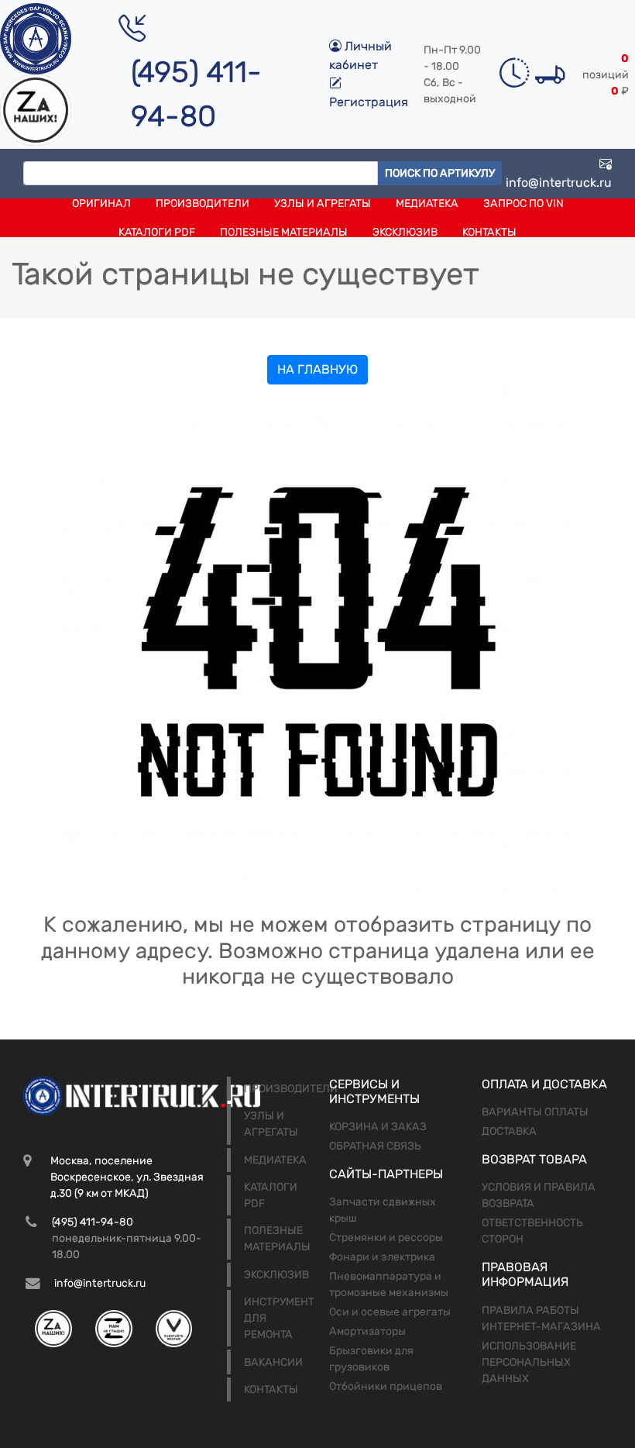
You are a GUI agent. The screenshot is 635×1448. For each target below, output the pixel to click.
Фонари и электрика (382, 1257)
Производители (202, 203)
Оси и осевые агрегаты (390, 1312)
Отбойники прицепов (385, 1386)
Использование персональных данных (529, 1362)
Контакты (489, 232)
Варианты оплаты (535, 1112)
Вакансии (273, 1362)
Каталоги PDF (156, 232)
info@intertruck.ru (559, 182)
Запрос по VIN (523, 203)
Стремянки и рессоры (386, 1237)
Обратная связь (375, 1146)
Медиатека (427, 203)
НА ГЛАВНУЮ (317, 369)
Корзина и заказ (378, 1126)
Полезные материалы (284, 232)
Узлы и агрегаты (322, 203)
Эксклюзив (405, 232)
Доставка (509, 1131)
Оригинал (101, 203)
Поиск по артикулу (440, 173)
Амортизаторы (367, 1331)
